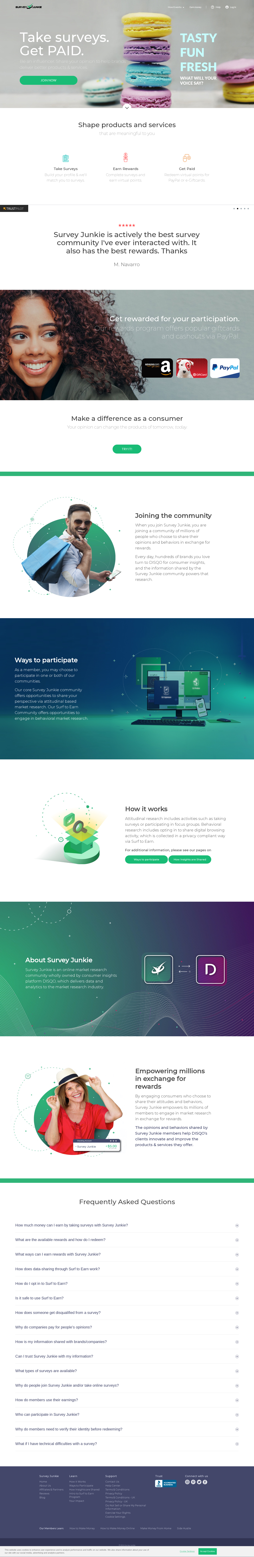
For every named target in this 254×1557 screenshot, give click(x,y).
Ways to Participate (81, 1485)
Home (43, 1481)
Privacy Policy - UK (116, 1501)
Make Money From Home (155, 1528)
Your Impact (76, 1501)
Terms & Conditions (117, 1489)
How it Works (77, 1481)
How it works (175, 7)
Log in (233, 7)
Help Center (112, 1485)
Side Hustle (184, 1528)
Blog (42, 1497)
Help (218, 7)
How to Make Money (82, 1528)
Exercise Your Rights (117, 1512)
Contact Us (112, 1481)
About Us (45, 1485)
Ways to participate (146, 859)
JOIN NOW (48, 80)
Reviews (44, 1493)
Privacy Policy (113, 1493)
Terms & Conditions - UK (120, 1497)
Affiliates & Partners (51, 1489)
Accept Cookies (207, 1551)
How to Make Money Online (117, 1528)
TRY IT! (127, 449)
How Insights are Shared (190, 859)
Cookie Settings (187, 1551)
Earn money (195, 7)
